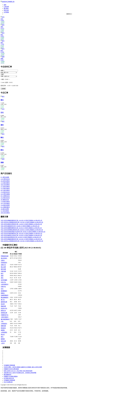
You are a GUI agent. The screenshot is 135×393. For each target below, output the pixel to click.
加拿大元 (3, 264)
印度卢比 (3, 286)
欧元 (2, 273)
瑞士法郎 (3, 267)
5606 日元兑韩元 (5, 184)
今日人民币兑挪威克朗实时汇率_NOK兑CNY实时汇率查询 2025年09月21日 (21, 220)
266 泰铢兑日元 (5, 199)
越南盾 (3, 339)
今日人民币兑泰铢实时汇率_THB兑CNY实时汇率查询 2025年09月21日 (20, 226)
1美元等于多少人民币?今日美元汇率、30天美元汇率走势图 (20, 372)
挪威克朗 (3, 306)
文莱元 (3, 260)
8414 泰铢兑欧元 (5, 207)
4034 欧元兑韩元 (5, 181)
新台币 (3, 334)
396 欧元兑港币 (5, 209)
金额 (2, 70)
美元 (2, 336)
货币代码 (6, 10)
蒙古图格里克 (4, 297)
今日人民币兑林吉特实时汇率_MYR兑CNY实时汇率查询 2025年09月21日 (21, 237)
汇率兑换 (6, 6)
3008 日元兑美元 (5, 212)
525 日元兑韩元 (5, 211)
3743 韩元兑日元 (5, 192)
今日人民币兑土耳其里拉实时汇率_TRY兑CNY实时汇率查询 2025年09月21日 (22, 222)
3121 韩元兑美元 (5, 188)
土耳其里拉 (4, 332)
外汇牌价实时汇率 (9, 378)
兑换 (2, 76)
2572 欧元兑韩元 (5, 186)
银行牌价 (6, 8)
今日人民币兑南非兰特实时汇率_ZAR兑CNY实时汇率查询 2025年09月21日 (21, 224)
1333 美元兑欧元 (5, 183)
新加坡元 (3, 328)
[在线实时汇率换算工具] (7, 1)
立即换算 (3, 88)
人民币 (3, 343)
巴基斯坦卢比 (4, 315)
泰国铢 (3, 330)
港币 (2, 278)
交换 (2, 74)
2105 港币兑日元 (5, 179)
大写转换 (6, 12)
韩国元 (3, 293)
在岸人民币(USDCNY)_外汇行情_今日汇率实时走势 (18, 371)
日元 (2, 288)
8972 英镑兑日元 (5, 196)
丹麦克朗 (3, 271)
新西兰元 (3, 310)
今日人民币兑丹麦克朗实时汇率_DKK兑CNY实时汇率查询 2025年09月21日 (21, 233)
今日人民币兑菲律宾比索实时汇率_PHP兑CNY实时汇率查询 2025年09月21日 (22, 229)
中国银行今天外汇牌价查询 (11, 369)
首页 (5, 4)
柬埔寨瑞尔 (4, 291)
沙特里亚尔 (4, 323)
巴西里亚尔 (4, 262)
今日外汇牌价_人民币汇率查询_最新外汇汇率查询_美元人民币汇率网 (23, 367)
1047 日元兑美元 (5, 203)
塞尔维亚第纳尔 (5, 319)
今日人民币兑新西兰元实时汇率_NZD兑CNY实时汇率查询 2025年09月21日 (21, 235)
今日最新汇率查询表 (9, 365)
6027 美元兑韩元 (5, 190)
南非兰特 (3, 341)
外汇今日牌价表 (8, 382)
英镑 (2, 275)
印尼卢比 (3, 282)
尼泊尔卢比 (4, 308)
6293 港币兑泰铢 (5, 194)
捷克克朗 (3, 269)
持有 (2, 72)
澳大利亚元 (4, 258)
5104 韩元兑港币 (5, 205)
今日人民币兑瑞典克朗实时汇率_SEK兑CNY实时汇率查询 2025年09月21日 (21, 228)
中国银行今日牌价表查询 (11, 376)
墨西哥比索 (4, 302)
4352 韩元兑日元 (5, 197)
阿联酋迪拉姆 (4, 256)
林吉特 (3, 304)
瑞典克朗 (3, 326)
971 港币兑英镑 (5, 177)
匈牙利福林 (4, 280)
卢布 (2, 321)
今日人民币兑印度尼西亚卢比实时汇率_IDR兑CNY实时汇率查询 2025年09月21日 (23, 231)
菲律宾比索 (4, 312)
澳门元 (3, 299)
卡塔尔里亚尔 (4, 317)
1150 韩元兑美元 (5, 201)
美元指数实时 (7, 374)
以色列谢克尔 (4, 284)
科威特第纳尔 (4, 295)
